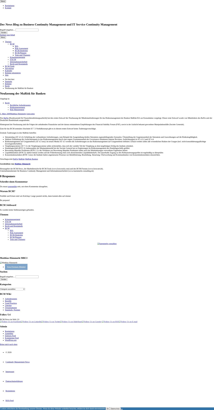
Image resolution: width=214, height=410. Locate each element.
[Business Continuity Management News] (15, 19)
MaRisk (21, 159)
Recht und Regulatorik (19, 64)
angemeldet (12, 186)
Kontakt (8, 8)
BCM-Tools (9, 66)
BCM (12, 44)
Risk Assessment (21, 48)
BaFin (6, 118)
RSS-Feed (10, 400)
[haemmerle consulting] (107, 248)
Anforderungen (11, 299)
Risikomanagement (17, 107)
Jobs (6, 75)
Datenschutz (115, 409)
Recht (7, 103)
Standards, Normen (12, 310)
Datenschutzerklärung (14, 381)
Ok (108, 409)
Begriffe (8, 301)
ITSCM (13, 59)
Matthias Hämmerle (18, 114)
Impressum (10, 372)
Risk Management (17, 110)
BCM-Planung (20, 53)
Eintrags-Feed (10, 336)
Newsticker (9, 68)
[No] (122, 409)
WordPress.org (10, 340)
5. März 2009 (5, 114)
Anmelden (9, 333)
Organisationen (11, 308)
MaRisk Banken (31, 159)
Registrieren (9, 6)
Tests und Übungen (22, 55)
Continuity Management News (18, 362)
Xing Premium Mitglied (16, 267)
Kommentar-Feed (12, 338)
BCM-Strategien (21, 51)
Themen (8, 42)
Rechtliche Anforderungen (20, 105)
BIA (16, 46)
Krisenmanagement (17, 57)
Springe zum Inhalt (7, 35)
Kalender (8, 71)
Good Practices (11, 303)
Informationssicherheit (18, 62)
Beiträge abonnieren (13, 73)
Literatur (8, 305)
